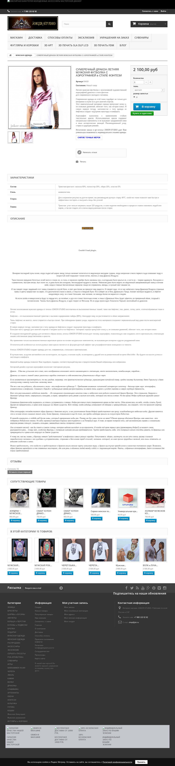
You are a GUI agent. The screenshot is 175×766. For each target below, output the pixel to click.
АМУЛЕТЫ (12, 618)
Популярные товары (44, 614)
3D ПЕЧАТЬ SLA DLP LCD (73, 45)
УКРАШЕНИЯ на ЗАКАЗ (114, 37)
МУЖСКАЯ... (14, 565)
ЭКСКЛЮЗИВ (86, 37)
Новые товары (41, 611)
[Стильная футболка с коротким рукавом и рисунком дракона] (27, 137)
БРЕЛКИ (11, 629)
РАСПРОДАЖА (14, 643)
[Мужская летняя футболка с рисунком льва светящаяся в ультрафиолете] (128, 550)
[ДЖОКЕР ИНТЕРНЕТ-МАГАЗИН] (33, 23)
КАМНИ (11, 679)
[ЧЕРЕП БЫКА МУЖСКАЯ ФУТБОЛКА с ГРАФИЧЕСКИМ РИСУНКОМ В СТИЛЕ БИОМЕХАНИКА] (74, 550)
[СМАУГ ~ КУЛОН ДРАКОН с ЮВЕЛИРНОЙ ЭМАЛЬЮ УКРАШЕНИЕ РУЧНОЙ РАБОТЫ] (47, 498)
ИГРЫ (10, 664)
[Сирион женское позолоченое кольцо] (101, 498)
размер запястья (141, 94)
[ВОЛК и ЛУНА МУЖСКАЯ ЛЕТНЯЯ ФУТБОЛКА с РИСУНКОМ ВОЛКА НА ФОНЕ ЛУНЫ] (155, 550)
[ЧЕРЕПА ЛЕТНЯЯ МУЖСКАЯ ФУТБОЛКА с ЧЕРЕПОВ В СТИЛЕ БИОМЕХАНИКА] (101, 550)
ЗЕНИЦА (11, 607)
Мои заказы (69, 607)
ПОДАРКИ (12, 632)
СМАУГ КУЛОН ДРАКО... (44, 512)
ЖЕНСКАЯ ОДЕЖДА (16, 639)
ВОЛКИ (11, 682)
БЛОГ (123, 45)
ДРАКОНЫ (12, 686)
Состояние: (81, 85)
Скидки (38, 607)
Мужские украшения (16, 718)
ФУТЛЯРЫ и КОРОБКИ (24, 45)
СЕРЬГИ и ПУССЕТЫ (17, 654)
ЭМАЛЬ (11, 675)
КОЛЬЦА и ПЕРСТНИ (17, 622)
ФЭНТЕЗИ (12, 700)
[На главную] (10, 55)
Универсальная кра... (128, 511)
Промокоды (40, 655)
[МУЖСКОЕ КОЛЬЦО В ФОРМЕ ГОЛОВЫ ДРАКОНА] (20, 498)
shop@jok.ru (134, 622)
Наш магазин (40, 618)
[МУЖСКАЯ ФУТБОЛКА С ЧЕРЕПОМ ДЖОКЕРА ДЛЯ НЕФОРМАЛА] (20, 550)
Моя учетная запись (75, 602)
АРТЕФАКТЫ (13, 693)
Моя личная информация (75, 618)
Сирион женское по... (100, 511)
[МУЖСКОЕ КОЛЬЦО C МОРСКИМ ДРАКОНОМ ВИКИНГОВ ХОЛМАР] (155, 498)
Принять (141, 762)
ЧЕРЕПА (11, 671)
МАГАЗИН (16, 37)
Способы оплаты (60, 37)
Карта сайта (40, 659)
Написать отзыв (89, 152)
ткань (136, 86)
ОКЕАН (11, 696)
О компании (40, 629)
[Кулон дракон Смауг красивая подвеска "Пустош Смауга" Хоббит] (74, 498)
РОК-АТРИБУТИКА (15, 657)
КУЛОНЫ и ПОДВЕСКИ (17, 625)
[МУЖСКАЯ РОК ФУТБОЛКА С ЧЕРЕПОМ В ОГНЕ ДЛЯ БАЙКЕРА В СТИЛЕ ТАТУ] (47, 550)
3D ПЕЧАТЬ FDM (104, 45)
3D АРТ (48, 45)
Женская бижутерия (16, 714)
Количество (138, 78)
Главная (38, 625)
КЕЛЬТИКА (12, 704)
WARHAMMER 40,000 (16, 668)
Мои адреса (69, 614)
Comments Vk (13, 469)
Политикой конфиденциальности (117, 762)
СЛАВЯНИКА (13, 689)
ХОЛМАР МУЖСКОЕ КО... (155, 512)
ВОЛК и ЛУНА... (150, 565)
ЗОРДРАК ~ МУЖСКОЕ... (16, 512)
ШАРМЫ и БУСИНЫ (16, 614)
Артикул (79, 81)
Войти (163, 11)
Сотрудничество (42, 651)
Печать (83, 162)
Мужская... (121, 565)
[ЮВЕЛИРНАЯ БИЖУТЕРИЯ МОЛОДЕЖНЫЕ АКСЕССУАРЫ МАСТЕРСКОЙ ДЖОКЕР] (87, 4)
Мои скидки (69, 622)
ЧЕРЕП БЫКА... (69, 565)
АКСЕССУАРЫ (14, 646)
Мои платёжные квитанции (76, 611)
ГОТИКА (11, 707)
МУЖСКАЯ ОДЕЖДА (16, 636)
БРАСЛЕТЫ (13, 611)
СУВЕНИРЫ (142, 37)
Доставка (35, 37)
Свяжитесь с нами (150, 11)
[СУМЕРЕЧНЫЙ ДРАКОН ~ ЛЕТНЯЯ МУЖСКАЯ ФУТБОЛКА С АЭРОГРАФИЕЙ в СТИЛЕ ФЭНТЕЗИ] (14, 137)
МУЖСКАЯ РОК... (43, 565)
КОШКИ (11, 711)
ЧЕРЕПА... (94, 565)
